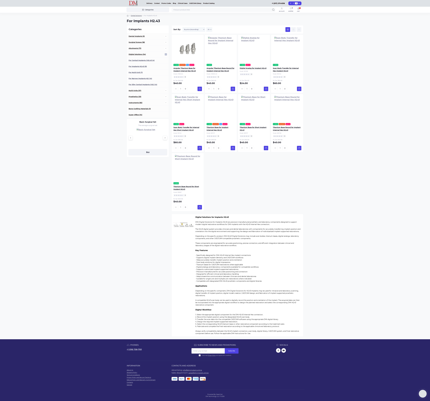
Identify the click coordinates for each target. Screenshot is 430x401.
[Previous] (131, 138)
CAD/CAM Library (195, 3)
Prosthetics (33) (135, 97)
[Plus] (185, 88)
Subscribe (231, 351)
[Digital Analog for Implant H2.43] (254, 49)
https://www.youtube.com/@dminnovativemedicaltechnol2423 (283, 350)
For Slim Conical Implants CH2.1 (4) (143, 85)
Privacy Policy (212, 355)
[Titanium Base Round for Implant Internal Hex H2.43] (287, 108)
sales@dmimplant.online (198, 373)
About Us (130, 370)
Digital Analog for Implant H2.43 (253, 68)
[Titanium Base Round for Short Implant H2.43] (187, 167)
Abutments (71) (135, 48)
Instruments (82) (135, 103)
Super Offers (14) (135, 115)
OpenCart (219, 394)
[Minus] (176, 88)
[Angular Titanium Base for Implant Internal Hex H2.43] (187, 49)
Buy (147, 152)
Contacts (130, 382)
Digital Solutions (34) (137, 54)
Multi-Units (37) (135, 91)
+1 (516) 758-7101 (134, 349)
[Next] (165, 138)
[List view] (293, 29)
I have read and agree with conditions (216, 355)
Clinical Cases (182, 3)
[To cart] (200, 89)
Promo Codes (166, 3)
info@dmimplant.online (192, 370)
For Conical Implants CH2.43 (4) (142, 60)
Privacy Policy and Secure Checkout (139, 377)
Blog (174, 3)
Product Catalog (208, 3)
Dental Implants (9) (137, 36)
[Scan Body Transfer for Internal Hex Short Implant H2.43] (187, 108)
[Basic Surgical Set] (148, 137)
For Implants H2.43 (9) (138, 66)
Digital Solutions (136, 15)
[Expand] (166, 36)
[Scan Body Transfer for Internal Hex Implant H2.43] (287, 49)
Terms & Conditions (133, 375)
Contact (157, 3)
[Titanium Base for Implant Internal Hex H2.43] (221, 108)
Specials (129, 385)
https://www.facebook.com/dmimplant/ (278, 350)
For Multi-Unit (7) (136, 72)
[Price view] (299, 29)
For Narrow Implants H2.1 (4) (140, 79)
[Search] (273, 10)
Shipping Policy (132, 372)
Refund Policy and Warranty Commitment (141, 380)
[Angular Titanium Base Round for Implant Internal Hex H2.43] (221, 49)
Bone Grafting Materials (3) (140, 109)
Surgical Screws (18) (137, 42)
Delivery (149, 3)
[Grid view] (287, 29)
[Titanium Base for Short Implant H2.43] (254, 108)
